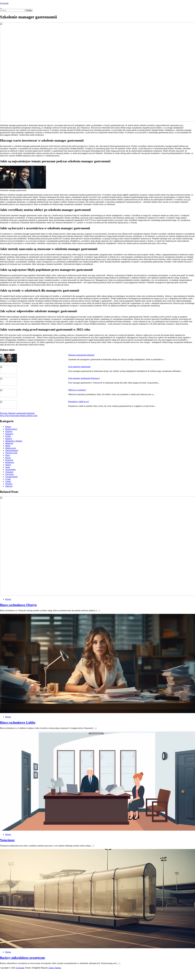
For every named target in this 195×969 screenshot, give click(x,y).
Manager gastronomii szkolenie (81, 355)
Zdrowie (8, 486)
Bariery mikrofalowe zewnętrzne (22, 957)
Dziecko (8, 431)
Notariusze (7, 840)
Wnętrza (8, 484)
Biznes (8, 427)
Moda (7, 446)
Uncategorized (11, 477)
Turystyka (9, 474)
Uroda (8, 479)
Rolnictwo (9, 462)
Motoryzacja (10, 448)
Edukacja (9, 434)
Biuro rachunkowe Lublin (17, 722)
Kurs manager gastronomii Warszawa (84, 378)
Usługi (8, 481)
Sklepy (8, 465)
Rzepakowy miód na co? (78, 401)
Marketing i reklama (13, 441)
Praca (7, 455)
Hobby (8, 436)
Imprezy (8, 438)
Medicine (9, 443)
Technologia (10, 469)
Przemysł (9, 460)
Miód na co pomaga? (77, 390)
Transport (9, 472)
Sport (7, 467)
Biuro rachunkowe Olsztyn (18, 605)
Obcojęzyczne (11, 453)
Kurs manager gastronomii (79, 366)
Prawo (8, 457)
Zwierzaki (4, 3)
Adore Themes (54, 968)
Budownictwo (11, 429)
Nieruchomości (11, 450)
